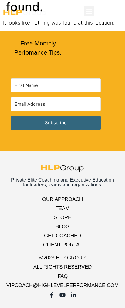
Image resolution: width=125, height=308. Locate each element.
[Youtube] (106, 11)
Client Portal (62, 245)
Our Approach (62, 199)
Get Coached (62, 236)
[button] (89, 11)
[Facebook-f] (97, 11)
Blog (62, 226)
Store (62, 217)
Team (62, 208)
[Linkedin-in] (115, 11)
